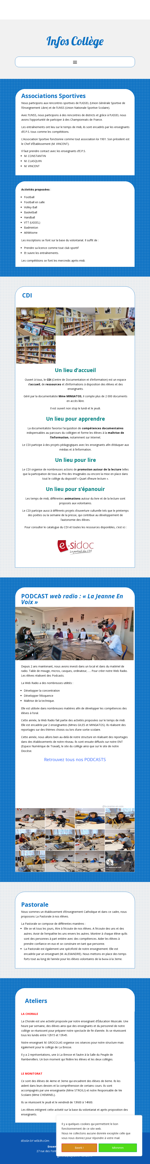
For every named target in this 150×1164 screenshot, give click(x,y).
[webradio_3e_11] (60, 849)
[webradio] (120, 871)
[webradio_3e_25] (90, 828)
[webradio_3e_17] (30, 849)
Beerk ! (79, 1148)
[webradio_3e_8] (90, 849)
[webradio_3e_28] (60, 828)
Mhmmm (118, 1148)
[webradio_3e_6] (120, 849)
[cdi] (36, 334)
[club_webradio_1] (90, 871)
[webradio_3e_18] (120, 828)
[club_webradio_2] (60, 871)
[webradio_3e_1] (30, 871)
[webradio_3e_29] (30, 828)
